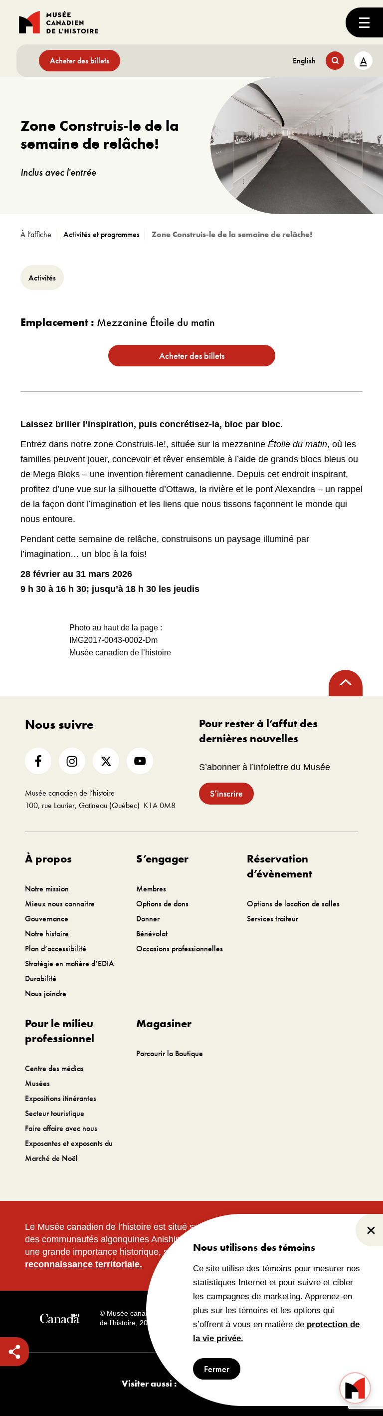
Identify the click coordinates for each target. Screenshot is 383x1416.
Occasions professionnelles (179, 948)
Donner (148, 918)
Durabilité (40, 978)
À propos (48, 858)
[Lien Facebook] (38, 761)
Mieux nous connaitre (60, 903)
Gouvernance (46, 918)
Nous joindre (45, 993)
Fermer (216, 1369)
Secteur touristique (54, 1113)
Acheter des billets (79, 60)
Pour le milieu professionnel (59, 1031)
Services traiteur (272, 918)
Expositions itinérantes (60, 1098)
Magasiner (164, 1023)
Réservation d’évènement (279, 866)
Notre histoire (47, 933)
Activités (42, 278)
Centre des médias (54, 1068)
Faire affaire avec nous (61, 1128)
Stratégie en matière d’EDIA (69, 963)
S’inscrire (226, 793)
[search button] (335, 60)
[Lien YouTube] (140, 761)
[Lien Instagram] (72, 761)
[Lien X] (106, 761)
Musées (37, 1083)
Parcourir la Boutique (169, 1053)
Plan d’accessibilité (55, 948)
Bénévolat (152, 933)
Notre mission (47, 888)
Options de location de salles (293, 903)
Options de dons (162, 903)
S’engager (162, 858)
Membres (151, 888)
